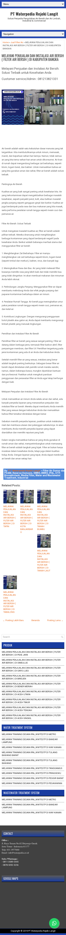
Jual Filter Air (17, 42)
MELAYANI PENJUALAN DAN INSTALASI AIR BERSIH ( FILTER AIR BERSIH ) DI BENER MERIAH (31, 685)
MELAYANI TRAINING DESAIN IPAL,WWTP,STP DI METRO (29, 734)
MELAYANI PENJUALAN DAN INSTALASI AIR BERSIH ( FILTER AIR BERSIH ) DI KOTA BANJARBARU (26, 519)
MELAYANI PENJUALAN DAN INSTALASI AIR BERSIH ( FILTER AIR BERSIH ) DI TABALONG (9, 602)
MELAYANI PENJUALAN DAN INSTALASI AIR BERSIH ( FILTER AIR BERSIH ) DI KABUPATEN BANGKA (33, 57)
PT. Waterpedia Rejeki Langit (24, 470)
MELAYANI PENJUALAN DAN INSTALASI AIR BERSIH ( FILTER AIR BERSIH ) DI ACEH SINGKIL (31, 716)
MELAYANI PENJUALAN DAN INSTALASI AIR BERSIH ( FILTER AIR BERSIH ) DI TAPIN (9, 516)
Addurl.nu (33, 26)
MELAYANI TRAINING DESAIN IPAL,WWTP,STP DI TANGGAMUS (32, 768)
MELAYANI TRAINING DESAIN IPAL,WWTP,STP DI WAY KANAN (31, 747)
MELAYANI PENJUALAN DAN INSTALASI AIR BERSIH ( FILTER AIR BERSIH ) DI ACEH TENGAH (31, 709)
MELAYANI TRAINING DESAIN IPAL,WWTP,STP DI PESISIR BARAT (33, 778)
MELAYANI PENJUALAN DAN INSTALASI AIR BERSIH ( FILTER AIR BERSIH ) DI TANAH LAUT (43, 560)
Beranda (35, 620)
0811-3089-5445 (10, 861)
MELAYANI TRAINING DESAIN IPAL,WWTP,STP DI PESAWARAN (32, 783)
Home (6, 42)
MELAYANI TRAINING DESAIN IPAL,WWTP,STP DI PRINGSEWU (31, 773)
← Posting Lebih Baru (13, 620)
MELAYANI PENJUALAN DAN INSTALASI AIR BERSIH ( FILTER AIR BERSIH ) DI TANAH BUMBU (43, 517)
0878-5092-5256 (10, 865)
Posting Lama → (55, 620)
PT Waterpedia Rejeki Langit (34, 14)
